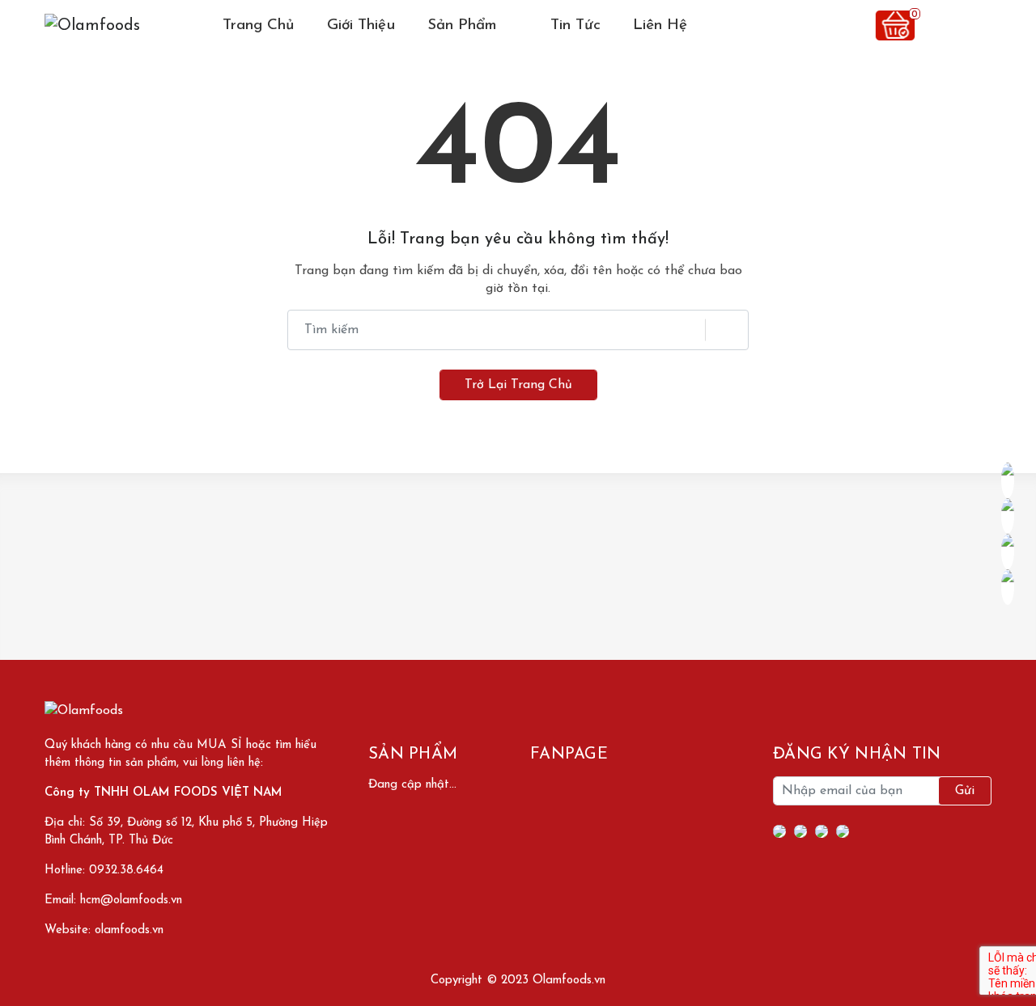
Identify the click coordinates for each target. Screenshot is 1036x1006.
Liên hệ (660, 25)
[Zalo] (842, 831)
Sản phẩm (464, 25)
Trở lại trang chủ (518, 384)
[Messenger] (800, 831)
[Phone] (821, 831)
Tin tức (575, 25)
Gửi (964, 790)
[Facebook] (779, 831)
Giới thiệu (361, 25)
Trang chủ (259, 25)
